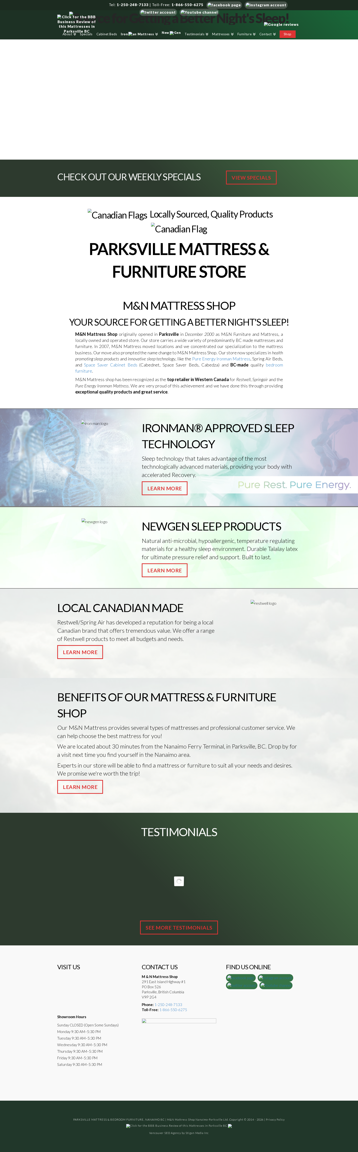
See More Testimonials (179, 927)
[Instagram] (266, 4)
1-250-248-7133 (133, 4)
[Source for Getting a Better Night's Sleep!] (179, 17)
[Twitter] (158, 11)
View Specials (251, 177)
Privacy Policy (275, 1119)
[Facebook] (224, 4)
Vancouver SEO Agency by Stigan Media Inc (179, 1132)
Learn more (164, 488)
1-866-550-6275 (187, 4)
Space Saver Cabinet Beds (110, 364)
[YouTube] (199, 11)
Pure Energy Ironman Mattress (221, 358)
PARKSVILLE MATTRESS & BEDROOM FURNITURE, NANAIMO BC (119, 1119)
